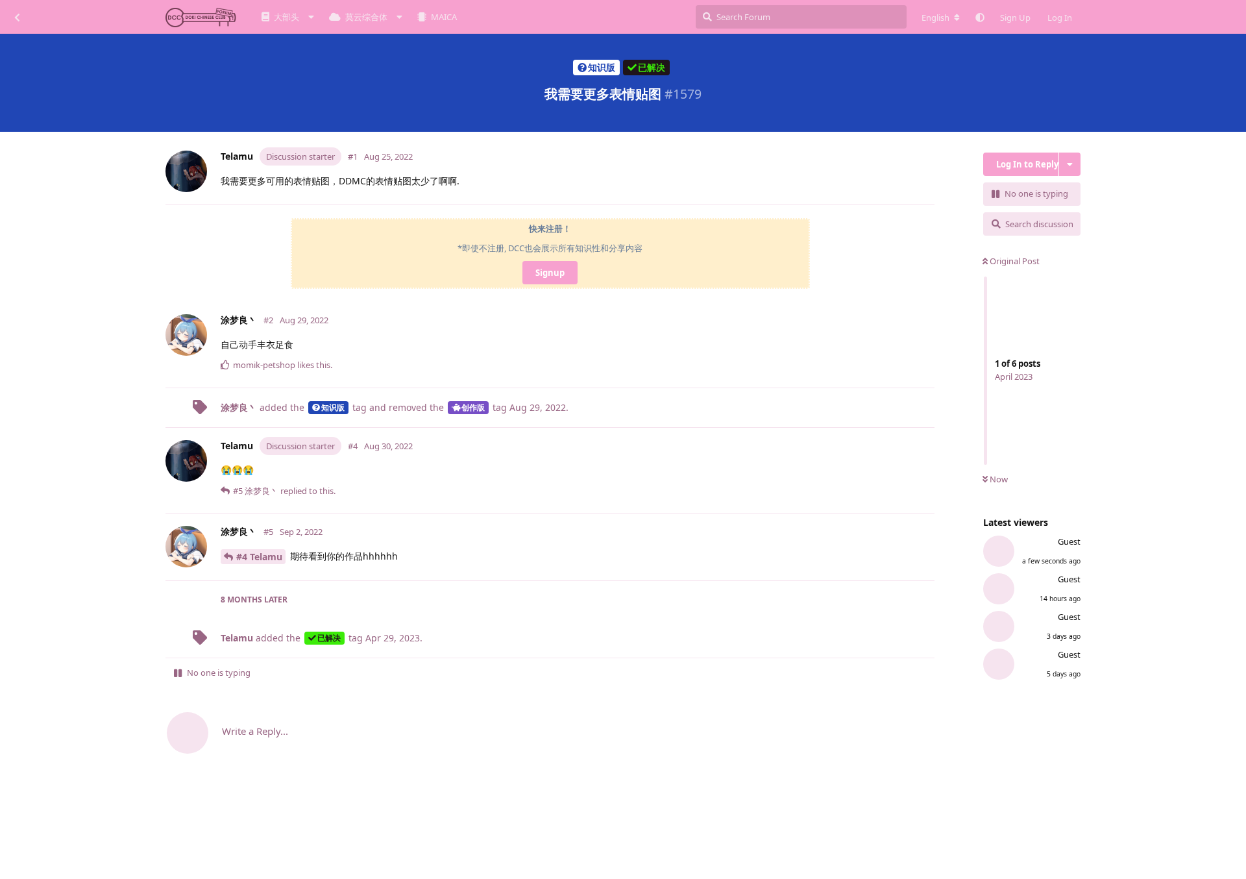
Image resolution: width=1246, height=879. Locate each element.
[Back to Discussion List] (17, 17)
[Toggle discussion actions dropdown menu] (1070, 164)
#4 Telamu (259, 557)
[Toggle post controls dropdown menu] (927, 189)
